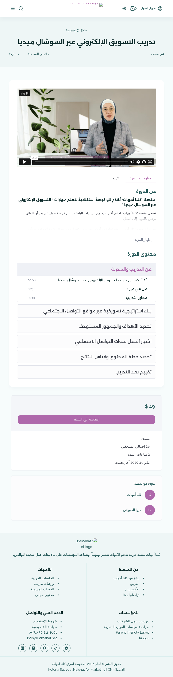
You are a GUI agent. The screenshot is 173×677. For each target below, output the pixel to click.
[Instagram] (33, 648)
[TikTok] (55, 648)
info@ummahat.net (42, 638)
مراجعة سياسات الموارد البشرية (126, 627)
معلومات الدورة (141, 178)
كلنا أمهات (134, 495)
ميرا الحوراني (132, 510)
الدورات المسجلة (42, 589)
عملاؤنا (144, 638)
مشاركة (14, 54)
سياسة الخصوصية (44, 627)
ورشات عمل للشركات (133, 621)
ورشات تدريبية (44, 584)
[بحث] (21, 8)
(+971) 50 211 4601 (43, 632)
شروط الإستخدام (45, 621)
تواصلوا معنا (131, 595)
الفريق (134, 584)
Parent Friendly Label (132, 632)
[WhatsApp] (67, 648)
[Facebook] (45, 648)
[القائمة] (13, 8)
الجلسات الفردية (42, 578)
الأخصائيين (132, 589)
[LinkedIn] (22, 648)
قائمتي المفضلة (38, 54)
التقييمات (114, 178)
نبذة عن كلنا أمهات (126, 578)
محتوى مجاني (44, 595)
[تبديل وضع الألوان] (124, 8)
